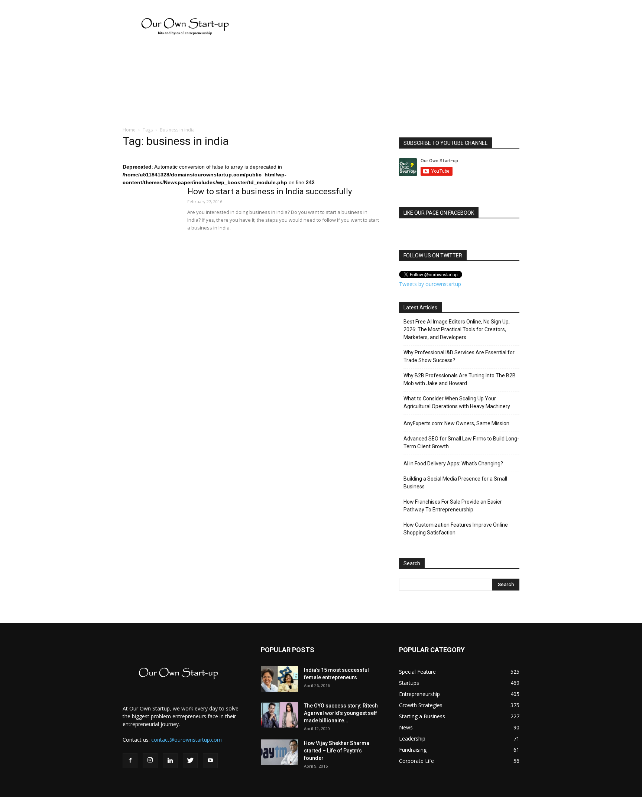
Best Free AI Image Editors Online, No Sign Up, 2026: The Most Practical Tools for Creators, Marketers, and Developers (456, 329)
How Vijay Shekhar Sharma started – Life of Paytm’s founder (336, 750)
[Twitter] (190, 760)
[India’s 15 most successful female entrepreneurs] (279, 679)
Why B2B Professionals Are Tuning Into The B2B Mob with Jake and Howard (459, 379)
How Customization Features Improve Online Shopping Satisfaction (455, 529)
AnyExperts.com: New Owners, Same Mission (456, 423)
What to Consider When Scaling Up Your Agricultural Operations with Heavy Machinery (456, 402)
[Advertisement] (22, 191)
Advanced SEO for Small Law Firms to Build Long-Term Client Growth (461, 442)
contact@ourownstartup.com (186, 739)
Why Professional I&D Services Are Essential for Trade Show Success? (459, 356)
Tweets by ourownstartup (430, 283)
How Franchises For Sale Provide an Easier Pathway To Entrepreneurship (452, 506)
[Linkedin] (170, 760)
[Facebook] (130, 760)
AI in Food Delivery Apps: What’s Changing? (453, 463)
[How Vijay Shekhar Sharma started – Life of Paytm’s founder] (279, 752)
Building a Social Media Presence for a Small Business (455, 482)
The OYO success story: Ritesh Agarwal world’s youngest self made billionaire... (341, 713)
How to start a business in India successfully (269, 191)
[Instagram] (150, 760)
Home (129, 130)
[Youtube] (210, 760)
